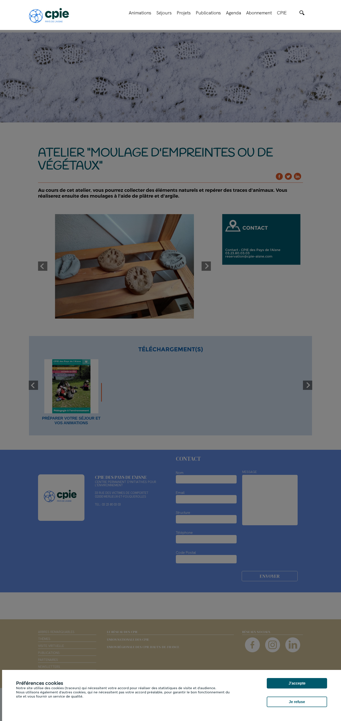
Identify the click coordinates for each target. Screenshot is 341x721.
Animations (140, 12)
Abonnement (259, 12)
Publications (208, 12)
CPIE (282, 12)
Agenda (233, 12)
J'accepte (297, 683)
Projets (184, 12)
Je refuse (297, 702)
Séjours (164, 12)
